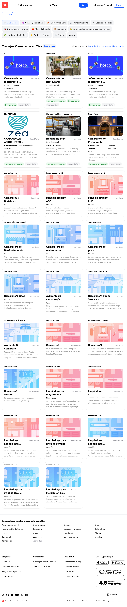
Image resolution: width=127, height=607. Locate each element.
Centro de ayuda (72, 576)
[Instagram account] (7, 595)
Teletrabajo (100, 529)
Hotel (4, 533)
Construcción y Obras (17, 29)
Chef (97, 525)
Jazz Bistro (50, 54)
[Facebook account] (12, 595)
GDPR (97, 601)
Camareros (12, 23)
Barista (61, 35)
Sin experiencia (71, 537)
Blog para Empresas (11, 571)
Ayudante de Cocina (16, 35)
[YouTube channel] (17, 595)
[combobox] (32, 5)
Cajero (67, 525)
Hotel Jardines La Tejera (98, 320)
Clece (35, 533)
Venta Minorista (81, 23)
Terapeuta (37, 529)
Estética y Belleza (104, 23)
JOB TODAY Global (41, 566)
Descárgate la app (72, 561)
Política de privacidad (61, 601)
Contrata (6, 561)
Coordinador (39, 525)
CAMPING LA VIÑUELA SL (15, 320)
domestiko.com (10, 173)
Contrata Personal (103, 5)
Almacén (61, 29)
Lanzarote (37, 537)
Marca (98, 533)
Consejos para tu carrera (44, 561)
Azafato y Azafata (42, 35)
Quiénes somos (71, 566)
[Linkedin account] (26, 595)
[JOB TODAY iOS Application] (102, 562)
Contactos (69, 571)
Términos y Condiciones (82, 601)
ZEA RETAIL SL (10, 114)
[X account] (22, 595)
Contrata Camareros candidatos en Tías (106, 46)
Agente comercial (10, 525)
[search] (83, 5)
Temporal (6, 537)
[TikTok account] (3, 595)
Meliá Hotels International (15, 222)
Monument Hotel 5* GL (97, 271)
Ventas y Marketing (34, 23)
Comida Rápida (42, 29)
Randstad (68, 533)
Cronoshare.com (53, 366)
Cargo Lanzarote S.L (54, 173)
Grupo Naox (93, 114)
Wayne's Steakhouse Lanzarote (59, 114)
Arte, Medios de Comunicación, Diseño (91, 29)
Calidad (98, 537)
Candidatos (7, 576)
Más (71, 35)
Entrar (119, 5)
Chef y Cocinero (58, 23)
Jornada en (7, 541)
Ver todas (37, 541)
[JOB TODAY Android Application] (118, 562)
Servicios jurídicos (72, 529)
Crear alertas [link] (49, 46)
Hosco (7, 54)
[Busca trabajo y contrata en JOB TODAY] (5, 5)
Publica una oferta (10, 566)
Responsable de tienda (12, 529)
